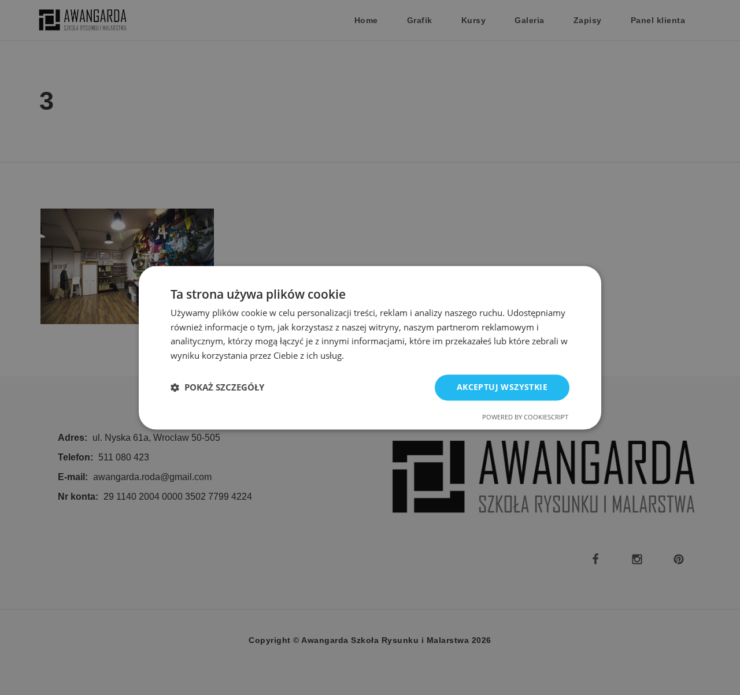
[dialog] (370, 347)
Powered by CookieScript (525, 416)
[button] (217, 387)
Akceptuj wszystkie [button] (502, 386)
